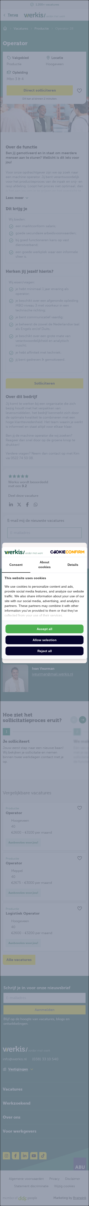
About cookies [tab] (44, 564)
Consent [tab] (16, 565)
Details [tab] (73, 565)
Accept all (44, 629)
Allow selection (45, 640)
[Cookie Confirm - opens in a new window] (67, 552)
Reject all (44, 651)
